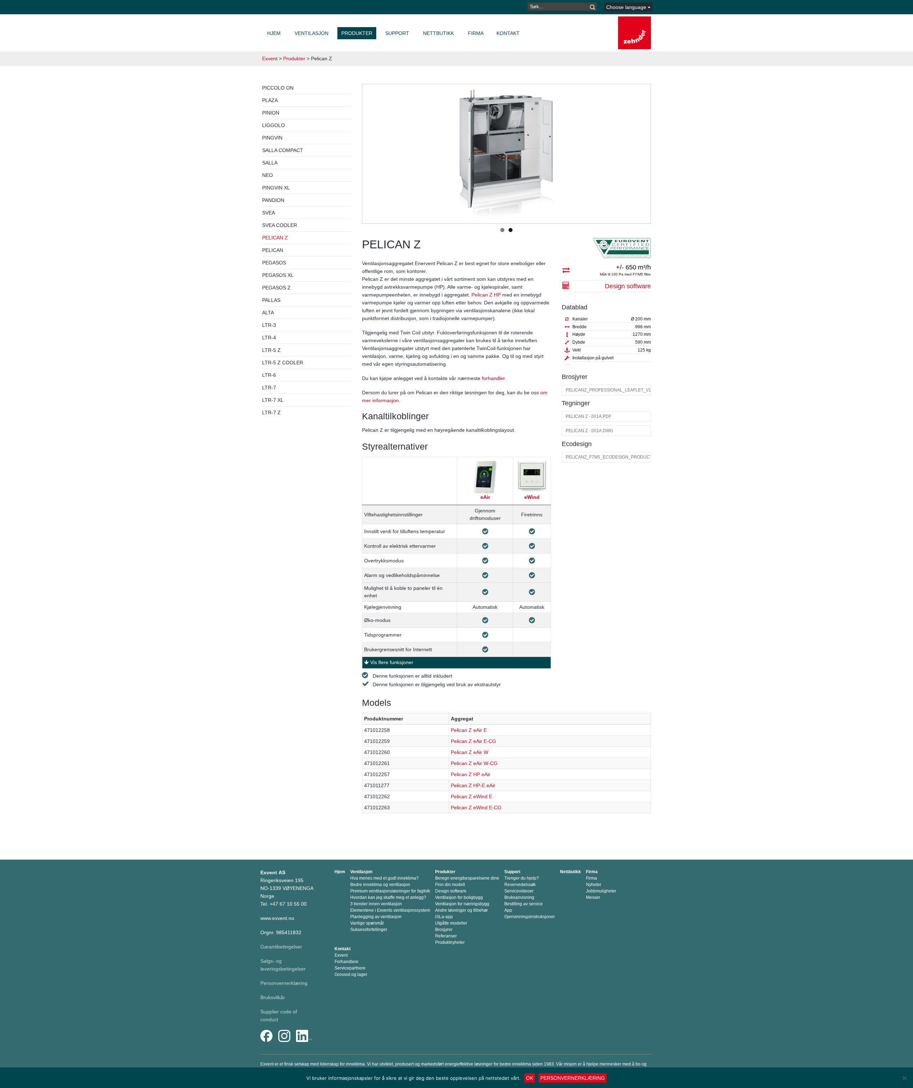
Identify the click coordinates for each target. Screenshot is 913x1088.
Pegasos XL (278, 275)
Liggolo (273, 125)
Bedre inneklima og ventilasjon (380, 884)
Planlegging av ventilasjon (376, 916)
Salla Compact (282, 150)
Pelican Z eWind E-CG (476, 807)
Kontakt (508, 33)
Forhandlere (346, 961)
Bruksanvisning (519, 897)
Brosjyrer (444, 929)
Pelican (272, 250)
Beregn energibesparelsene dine (467, 878)
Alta (268, 312)
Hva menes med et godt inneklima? (384, 878)
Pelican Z (275, 238)
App (508, 910)
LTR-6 (269, 375)
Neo (267, 175)
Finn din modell (450, 884)
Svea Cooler (279, 225)
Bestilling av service (523, 903)
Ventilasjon (311, 33)
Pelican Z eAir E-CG (473, 741)
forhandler (493, 378)
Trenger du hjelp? (521, 878)
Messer (593, 897)
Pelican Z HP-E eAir (473, 785)
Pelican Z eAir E (469, 730)
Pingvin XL (276, 188)
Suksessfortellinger (368, 929)
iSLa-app (444, 916)
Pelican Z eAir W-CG (474, 763)
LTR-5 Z (271, 350)
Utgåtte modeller (451, 923)
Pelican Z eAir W (469, 752)
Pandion (273, 200)
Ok (529, 1078)
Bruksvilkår (272, 997)
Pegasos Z (276, 287)
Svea (268, 213)
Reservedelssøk (520, 884)
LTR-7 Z (271, 412)
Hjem (274, 33)
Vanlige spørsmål (367, 923)
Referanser (446, 935)
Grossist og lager (351, 974)
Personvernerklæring (283, 983)
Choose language (627, 7)
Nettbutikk (438, 33)
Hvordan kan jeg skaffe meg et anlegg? (388, 897)
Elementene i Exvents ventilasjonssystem (390, 910)
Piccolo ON (278, 88)
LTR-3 (269, 325)
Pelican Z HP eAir (470, 774)
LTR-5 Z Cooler (282, 362)
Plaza (270, 100)
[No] (904, 1078)
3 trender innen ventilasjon (376, 903)
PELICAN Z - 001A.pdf (588, 416)
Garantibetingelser (281, 947)
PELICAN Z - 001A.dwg (589, 430)
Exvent (269, 58)
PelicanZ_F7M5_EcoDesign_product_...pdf (608, 457)
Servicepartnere (350, 968)
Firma (476, 33)
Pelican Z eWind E (471, 796)
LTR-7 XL (273, 400)
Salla (269, 163)
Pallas (271, 300)
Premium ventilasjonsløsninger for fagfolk (390, 891)
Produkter (356, 33)
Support (397, 33)
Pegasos (274, 262)
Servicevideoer (519, 891)
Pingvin (272, 138)
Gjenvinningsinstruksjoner (529, 916)
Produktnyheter (450, 942)
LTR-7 (269, 387)
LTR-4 (269, 337)
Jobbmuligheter (601, 891)
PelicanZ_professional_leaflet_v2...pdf (608, 390)
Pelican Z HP (486, 295)
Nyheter (593, 884)
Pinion (270, 113)
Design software (628, 286)
